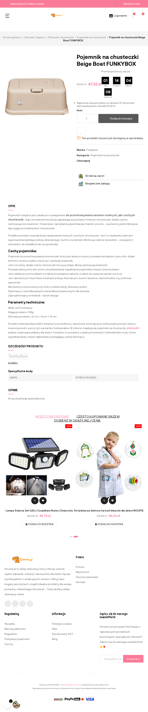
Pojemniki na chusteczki (105, 155)
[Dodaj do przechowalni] (81, 131)
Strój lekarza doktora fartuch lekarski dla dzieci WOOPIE (108, 510)
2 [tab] (75, 536)
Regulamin (11, 633)
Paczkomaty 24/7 (62, 633)
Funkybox (92, 149)
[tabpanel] (108, 477)
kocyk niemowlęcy (82, 688)
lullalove (63, 688)
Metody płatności (15, 628)
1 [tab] (71, 536)
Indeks (13, 363)
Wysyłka (10, 623)
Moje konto (82, 571)
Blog (54, 638)
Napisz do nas (131, 4)
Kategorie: (83, 155)
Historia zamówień (87, 576)
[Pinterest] (30, 603)
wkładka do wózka (98, 688)
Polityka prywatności (17, 638)
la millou (71, 688)
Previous (10, 477)
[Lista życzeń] (133, 15)
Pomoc (80, 566)
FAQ (54, 628)
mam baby (111, 688)
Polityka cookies (62, 623)
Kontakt (80, 582)
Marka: (81, 149)
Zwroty (9, 644)
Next (138, 477)
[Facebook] (8, 603)
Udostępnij (94, 160)
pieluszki (132, 328)
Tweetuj (99, 160)
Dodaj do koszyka (121, 118)
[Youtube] (22, 603)
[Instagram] (15, 603)
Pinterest (104, 160)
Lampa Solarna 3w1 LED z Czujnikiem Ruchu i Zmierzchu (39, 510)
